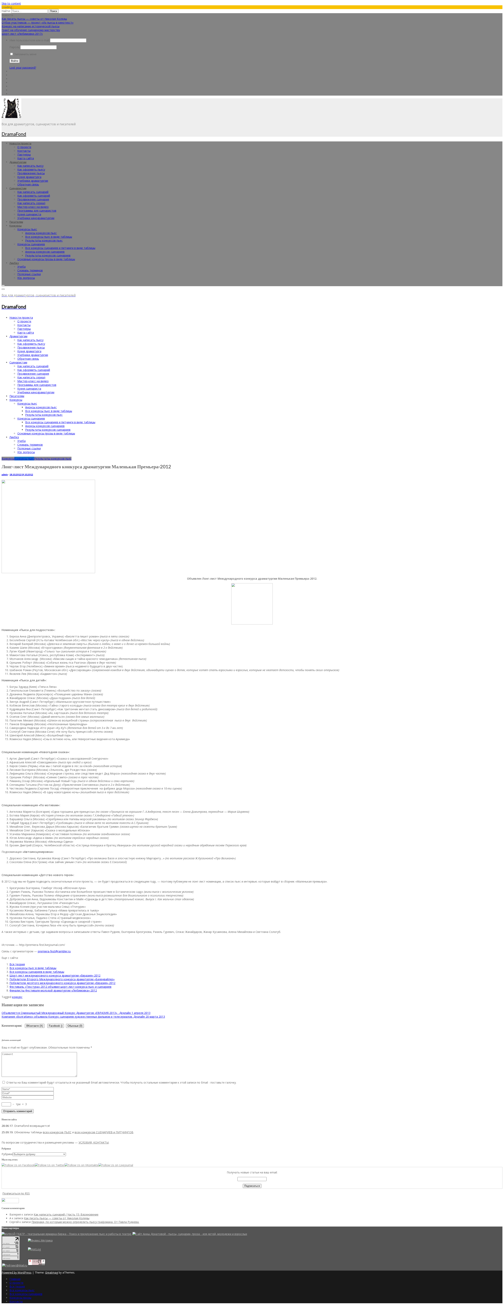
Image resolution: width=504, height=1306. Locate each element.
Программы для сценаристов (36, 210)
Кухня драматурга (29, 177)
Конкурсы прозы (20, 1298)
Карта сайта (25, 158)
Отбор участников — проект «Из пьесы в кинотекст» (37, 22)
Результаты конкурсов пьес (44, 240)
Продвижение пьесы (31, 173)
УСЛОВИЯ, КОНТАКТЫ (94, 1142)
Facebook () (55, 1025)
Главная (14, 1279)
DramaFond (14, 134)
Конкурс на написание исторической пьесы (30, 26)
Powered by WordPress (17, 1272)
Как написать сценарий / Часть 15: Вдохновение (66, 1214)
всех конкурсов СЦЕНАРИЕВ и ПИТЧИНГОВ (104, 1132)
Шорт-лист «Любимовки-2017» (22, 34)
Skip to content (11, 3)
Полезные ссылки (29, 274)
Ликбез (14, 263)
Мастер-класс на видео (33, 207)
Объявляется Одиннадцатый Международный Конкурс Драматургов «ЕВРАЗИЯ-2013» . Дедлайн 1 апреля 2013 (76, 1013)
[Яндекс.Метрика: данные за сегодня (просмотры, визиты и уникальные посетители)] (40, 1240)
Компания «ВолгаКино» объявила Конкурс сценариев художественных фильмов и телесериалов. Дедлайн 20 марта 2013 (83, 1016)
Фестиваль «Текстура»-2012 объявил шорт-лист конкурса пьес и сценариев (60, 987)
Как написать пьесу (30, 166)
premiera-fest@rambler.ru (54, 951)
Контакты (24, 151)
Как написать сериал (31, 203)
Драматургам (17, 162)
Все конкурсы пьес (21, 1290)
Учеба (21, 266)
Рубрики (7, 1154)
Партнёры (24, 154)
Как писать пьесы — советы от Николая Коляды (34, 19)
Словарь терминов (30, 270)
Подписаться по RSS (16, 1193)
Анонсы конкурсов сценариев (45, 252)
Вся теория (17, 964)
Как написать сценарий (32, 192)
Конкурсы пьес (27, 229)
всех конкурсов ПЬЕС (57, 1132)
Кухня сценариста (29, 214)
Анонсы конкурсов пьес (41, 233)
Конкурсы (15, 225)
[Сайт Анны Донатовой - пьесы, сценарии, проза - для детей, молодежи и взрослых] (189, 1234)
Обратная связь (28, 184)
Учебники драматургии (32, 181)
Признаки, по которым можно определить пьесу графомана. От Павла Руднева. (85, 1222)
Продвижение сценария (33, 199)
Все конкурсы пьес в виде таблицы (48, 237)
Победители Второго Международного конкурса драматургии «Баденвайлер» (62, 979)
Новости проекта (20, 143)
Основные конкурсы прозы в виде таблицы (46, 259)
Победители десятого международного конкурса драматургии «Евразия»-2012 (62, 983)
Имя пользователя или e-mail (29, 40)
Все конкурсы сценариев (25, 1294)
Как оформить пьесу (31, 169)
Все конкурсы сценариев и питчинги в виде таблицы (60, 248)
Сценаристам (17, 188)
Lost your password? (22, 67)
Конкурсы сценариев (31, 244)
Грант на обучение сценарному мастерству (31, 30)
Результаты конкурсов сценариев (47, 255)
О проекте (24, 147)
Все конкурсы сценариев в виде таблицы (36, 972)
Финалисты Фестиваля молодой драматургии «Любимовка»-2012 (53, 990)
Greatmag (51, 1272)
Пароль (14, 47)
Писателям (16, 222)
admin (5, 474)
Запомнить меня (24, 54)
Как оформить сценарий (33, 195)
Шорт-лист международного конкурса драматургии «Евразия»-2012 (54, 975)
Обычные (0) (75, 1025)
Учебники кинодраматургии (35, 218)
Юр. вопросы (26, 278)
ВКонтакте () (34, 1025)
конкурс (17, 997)
